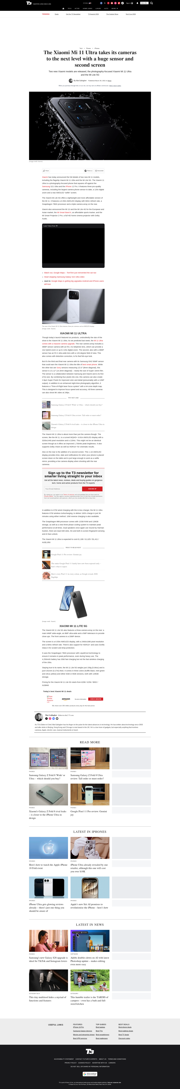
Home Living (87, 8)
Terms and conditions (117, 1059)
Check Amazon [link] (95, 699)
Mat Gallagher (81, 80)
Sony (59, 368)
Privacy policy (71, 1063)
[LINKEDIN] (54, 718)
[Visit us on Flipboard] (119, 3)
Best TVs (99, 1031)
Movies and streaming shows (84, 1035)
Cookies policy (84, 1063)
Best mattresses (102, 1038)
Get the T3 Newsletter (73, 14)
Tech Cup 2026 (131, 14)
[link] (51, 699)
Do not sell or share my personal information (90, 1066)
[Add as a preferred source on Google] (90, 1074)
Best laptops (100, 1027)
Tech (69, 8)
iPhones (97, 48)
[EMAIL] (57, 718)
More (114, 8)
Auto (106, 8)
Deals (57, 14)
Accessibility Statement (64, 1059)
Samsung (46, 186)
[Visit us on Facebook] (101, 3)
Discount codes (124, 1038)
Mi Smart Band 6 (64, 212)
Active (77, 8)
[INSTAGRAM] (50, 718)
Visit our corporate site (114, 1082)
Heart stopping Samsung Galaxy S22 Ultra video (64, 277)
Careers (112, 1063)
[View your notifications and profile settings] (137, 3)
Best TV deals (124, 1035)
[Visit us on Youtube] (112, 3)
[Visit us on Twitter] (105, 3)
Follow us (89, 171)
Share (47, 171)
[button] (73, 699)
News (109, 80)
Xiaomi (45, 177)
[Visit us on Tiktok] (122, 3)
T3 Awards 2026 (93, 14)
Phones (88, 48)
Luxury (98, 8)
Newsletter (101, 171)
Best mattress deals (126, 1031)
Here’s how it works (115, 85)
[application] (73, 245)
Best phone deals (125, 1027)
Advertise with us (99, 1063)
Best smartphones (102, 1035)
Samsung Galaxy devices (82, 1031)
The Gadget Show (112, 14)
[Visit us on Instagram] (115, 3)
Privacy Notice (48, 496)
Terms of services (69, 494)
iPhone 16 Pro (78, 1027)
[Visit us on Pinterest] (108, 3)
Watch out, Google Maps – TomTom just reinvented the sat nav (70, 273)
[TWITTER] (47, 718)
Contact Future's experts (86, 1059)
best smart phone (89, 364)
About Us (102, 1059)
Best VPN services (80, 1038)
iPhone (68, 186)
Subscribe (144, 3)
